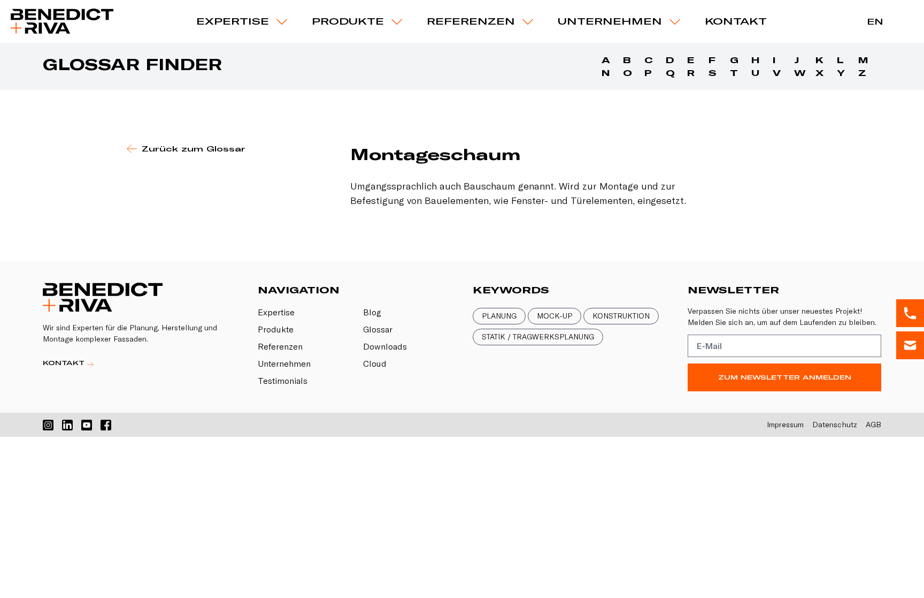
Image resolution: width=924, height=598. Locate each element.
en (875, 21)
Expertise (232, 21)
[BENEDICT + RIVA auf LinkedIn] (67, 425)
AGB (873, 424)
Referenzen (471, 21)
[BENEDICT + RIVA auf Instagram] (48, 425)
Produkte (276, 329)
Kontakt (736, 21)
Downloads (385, 346)
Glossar (377, 329)
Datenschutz (834, 424)
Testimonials (282, 380)
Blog (372, 312)
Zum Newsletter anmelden (784, 377)
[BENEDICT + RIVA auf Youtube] (86, 425)
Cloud (375, 363)
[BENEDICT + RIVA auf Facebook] (106, 425)
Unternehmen (610, 21)
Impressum (785, 424)
